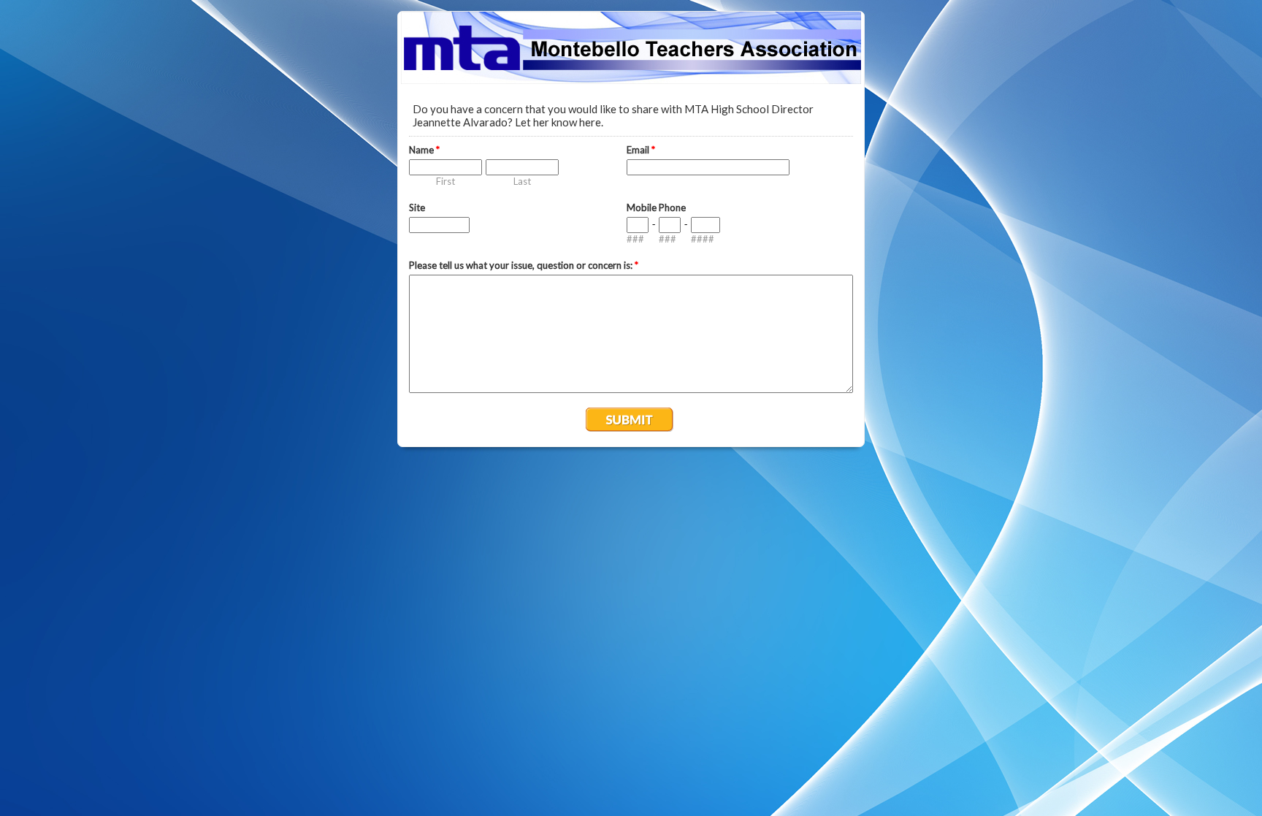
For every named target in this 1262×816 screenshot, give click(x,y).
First (445, 181)
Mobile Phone (656, 207)
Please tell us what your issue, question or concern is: (523, 265)
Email (641, 150)
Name (424, 150)
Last (522, 181)
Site (417, 207)
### (635, 239)
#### (702, 239)
